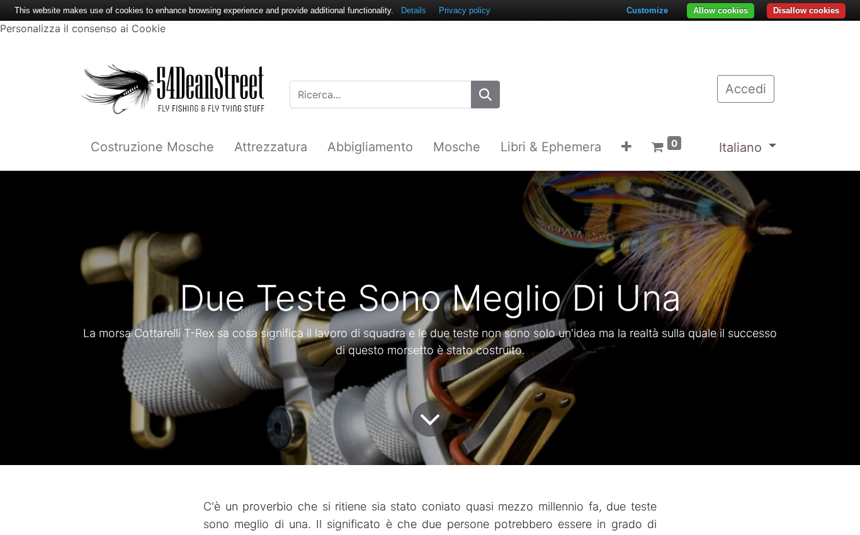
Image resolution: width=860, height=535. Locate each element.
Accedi (745, 88)
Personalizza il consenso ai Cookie (83, 28)
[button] (626, 146)
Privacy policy (464, 10)
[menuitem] (152, 146)
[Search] (485, 94)
